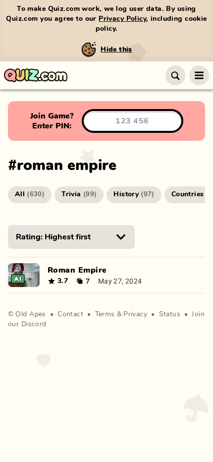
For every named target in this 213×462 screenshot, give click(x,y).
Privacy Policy (122, 18)
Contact (70, 314)
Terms (105, 314)
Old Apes (30, 314)
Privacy (135, 314)
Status (170, 314)
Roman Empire (77, 270)
